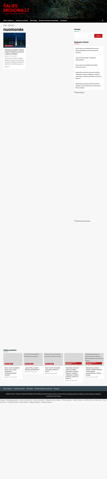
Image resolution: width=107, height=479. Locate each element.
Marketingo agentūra (12, 400)
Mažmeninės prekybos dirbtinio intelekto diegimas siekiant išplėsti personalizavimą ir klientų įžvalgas (88, 85)
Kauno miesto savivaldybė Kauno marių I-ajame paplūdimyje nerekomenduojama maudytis (87, 50)
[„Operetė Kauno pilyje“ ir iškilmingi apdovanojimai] (33, 359)
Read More (7, 66)
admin (7, 56)
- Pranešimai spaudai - (13, 402)
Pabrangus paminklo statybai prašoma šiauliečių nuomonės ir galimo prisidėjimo (14, 52)
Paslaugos (63, 20)
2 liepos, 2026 (74, 380)
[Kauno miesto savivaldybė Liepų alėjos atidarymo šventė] (53, 359)
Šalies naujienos (8, 20)
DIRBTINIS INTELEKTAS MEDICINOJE (71, 363)
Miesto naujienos (67, 400)
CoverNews (49, 396)
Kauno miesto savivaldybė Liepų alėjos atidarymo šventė (86, 66)
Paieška (77, 29)
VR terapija (33, 20)
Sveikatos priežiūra (22, 20)
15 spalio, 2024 (13, 56)
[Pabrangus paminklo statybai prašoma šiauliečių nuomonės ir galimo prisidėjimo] (14, 40)
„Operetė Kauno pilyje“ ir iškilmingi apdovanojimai (85, 58)
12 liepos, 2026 (13, 377)
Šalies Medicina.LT (16, 8)
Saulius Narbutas (78, 400)
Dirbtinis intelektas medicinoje (48, 20)
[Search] (103, 20)
